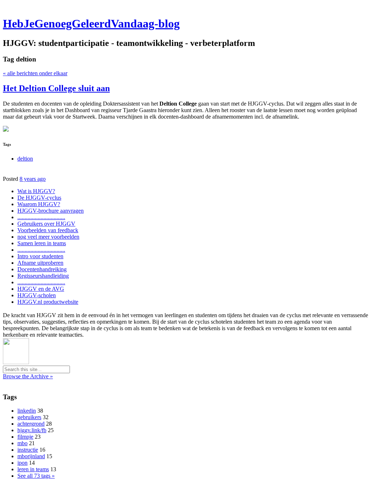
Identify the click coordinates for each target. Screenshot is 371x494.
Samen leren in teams (41, 243)
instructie (27, 450)
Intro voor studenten (40, 256)
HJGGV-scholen (36, 295)
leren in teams (33, 469)
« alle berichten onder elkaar (35, 73)
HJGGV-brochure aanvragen (50, 211)
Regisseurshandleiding (43, 276)
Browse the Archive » (28, 376)
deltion (25, 159)
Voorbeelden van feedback (47, 230)
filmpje (25, 437)
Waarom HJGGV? (38, 204)
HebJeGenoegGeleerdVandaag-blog (91, 23)
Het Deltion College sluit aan (56, 88)
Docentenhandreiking (42, 269)
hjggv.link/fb (31, 430)
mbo (22, 443)
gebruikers (29, 417)
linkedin (26, 411)
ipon (22, 463)
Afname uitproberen (40, 263)
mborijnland (31, 456)
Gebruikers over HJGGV (46, 224)
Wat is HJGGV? (36, 191)
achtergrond (31, 424)
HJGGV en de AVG (40, 289)
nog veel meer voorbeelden (48, 237)
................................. (41, 217)
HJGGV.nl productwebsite (47, 302)
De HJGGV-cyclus (39, 198)
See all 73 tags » (36, 476)
